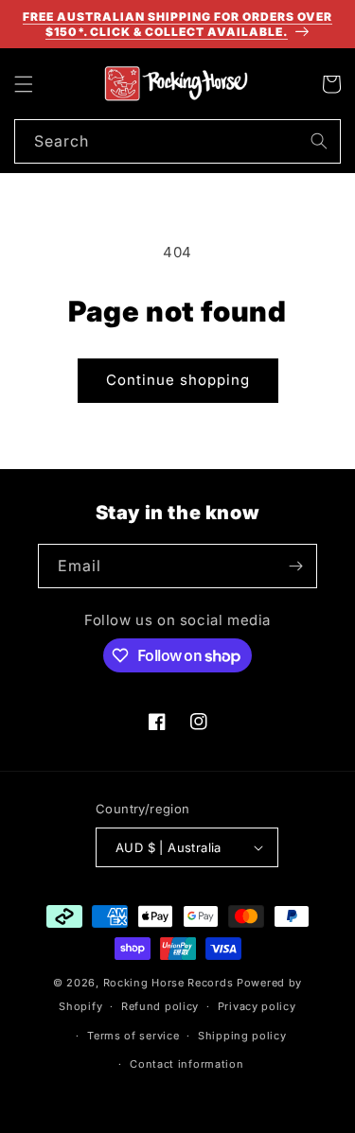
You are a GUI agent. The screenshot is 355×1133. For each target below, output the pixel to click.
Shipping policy (242, 1035)
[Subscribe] (295, 566)
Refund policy (160, 1006)
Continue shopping (178, 380)
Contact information (186, 1064)
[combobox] (177, 141)
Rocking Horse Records (168, 982)
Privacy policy (257, 1006)
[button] (23, 84)
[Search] (319, 141)
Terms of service (133, 1035)
